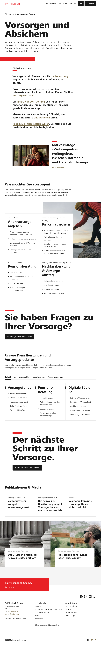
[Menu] (81, 3)
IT (95, 640)
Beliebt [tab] (8, 377)
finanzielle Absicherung (31, 101)
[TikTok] (94, 596)
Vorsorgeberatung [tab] (55, 377)
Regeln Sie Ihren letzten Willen (31, 123)
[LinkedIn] (90, 596)
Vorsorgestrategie (23, 95)
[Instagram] (85, 596)
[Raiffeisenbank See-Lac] (12, 4)
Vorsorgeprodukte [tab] (21, 377)
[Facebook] (81, 596)
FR (92, 640)
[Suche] (75, 3)
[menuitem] (50, 3)
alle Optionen (42, 117)
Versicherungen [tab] (38, 377)
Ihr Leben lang (59, 76)
